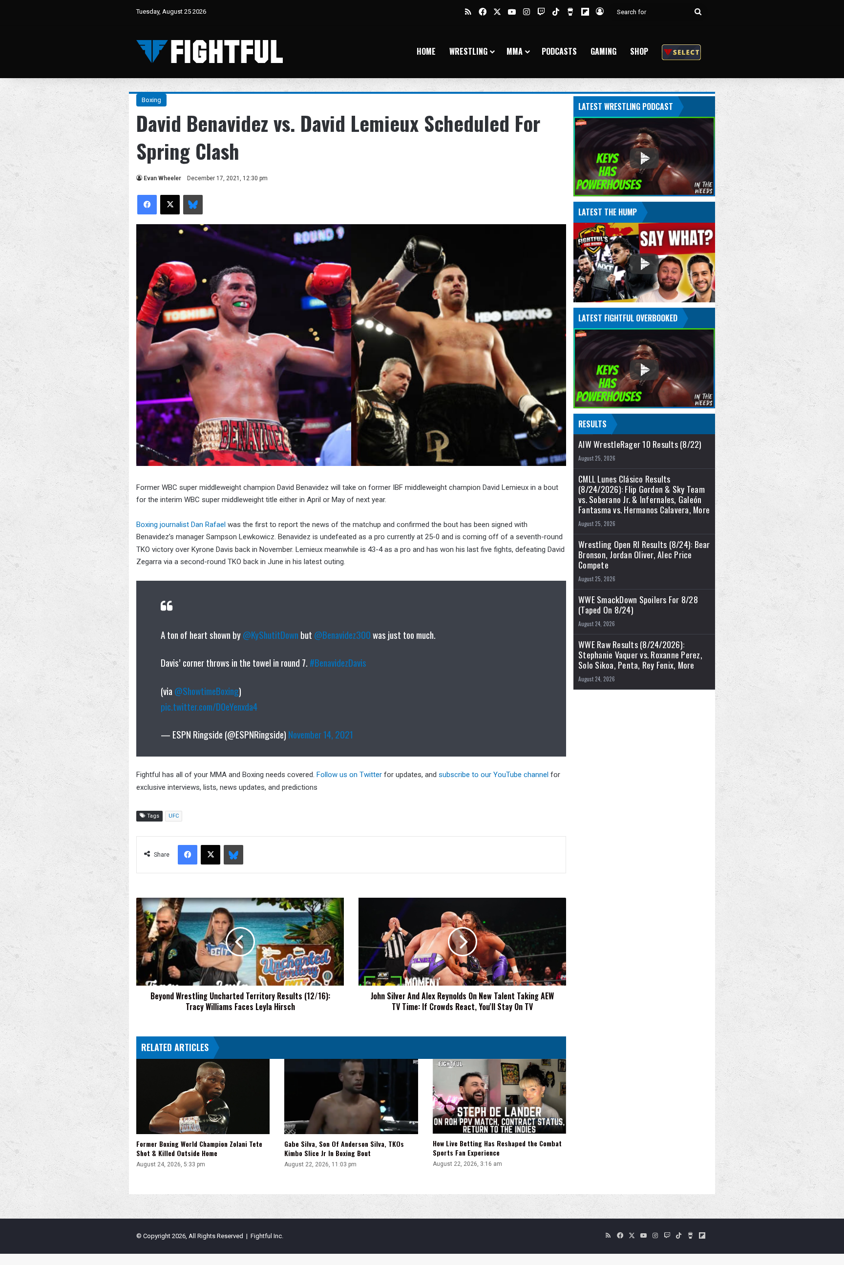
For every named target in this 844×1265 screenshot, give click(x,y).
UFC (174, 816)
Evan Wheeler (162, 178)
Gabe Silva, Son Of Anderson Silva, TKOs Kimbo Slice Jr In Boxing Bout (344, 1148)
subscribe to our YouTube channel (494, 774)
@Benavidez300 (342, 634)
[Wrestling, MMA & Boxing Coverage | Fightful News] (209, 51)
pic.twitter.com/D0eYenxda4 (209, 706)
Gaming (603, 51)
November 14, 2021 (320, 734)
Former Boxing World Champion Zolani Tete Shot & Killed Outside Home (199, 1148)
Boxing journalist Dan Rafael (181, 524)
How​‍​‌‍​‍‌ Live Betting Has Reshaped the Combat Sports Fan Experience (497, 1148)
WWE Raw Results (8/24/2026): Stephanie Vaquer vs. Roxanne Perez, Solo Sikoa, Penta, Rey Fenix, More (640, 654)
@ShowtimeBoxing (206, 690)
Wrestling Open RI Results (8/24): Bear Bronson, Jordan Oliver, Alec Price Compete (644, 554)
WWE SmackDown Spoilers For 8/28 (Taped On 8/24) (638, 604)
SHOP (639, 51)
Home (426, 51)
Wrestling (468, 51)
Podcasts (559, 51)
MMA (514, 51)
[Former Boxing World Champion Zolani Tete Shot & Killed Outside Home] (203, 1096)
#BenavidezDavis (338, 662)
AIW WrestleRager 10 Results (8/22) (640, 444)
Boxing (151, 100)
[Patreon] (681, 51)
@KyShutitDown (270, 634)
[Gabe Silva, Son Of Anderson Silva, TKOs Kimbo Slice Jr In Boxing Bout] (351, 1096)
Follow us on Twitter (349, 774)
